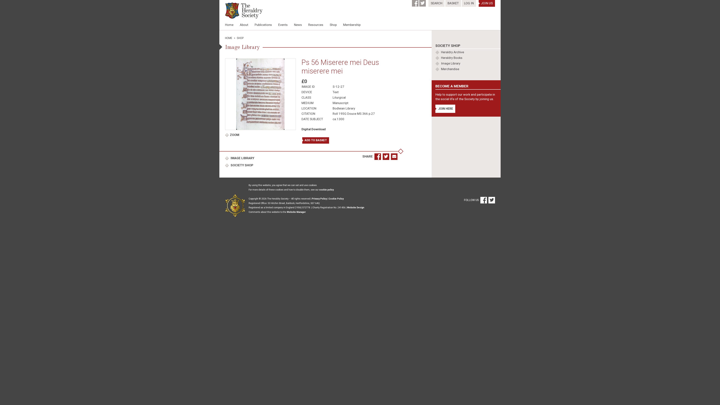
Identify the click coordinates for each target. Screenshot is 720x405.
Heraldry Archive (452, 52)
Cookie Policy (336, 198)
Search (436, 3)
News (298, 25)
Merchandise (450, 69)
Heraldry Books (451, 58)
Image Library (242, 158)
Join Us (487, 3)
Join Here (445, 108)
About (244, 25)
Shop (333, 25)
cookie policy (326, 189)
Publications (263, 25)
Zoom (234, 135)
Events (283, 25)
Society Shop (241, 165)
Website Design (355, 207)
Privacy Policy (319, 198)
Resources (315, 25)
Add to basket (315, 140)
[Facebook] (415, 2)
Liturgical (339, 97)
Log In (469, 3)
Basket (453, 3)
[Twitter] (423, 2)
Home (229, 25)
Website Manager (296, 212)
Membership (352, 25)
